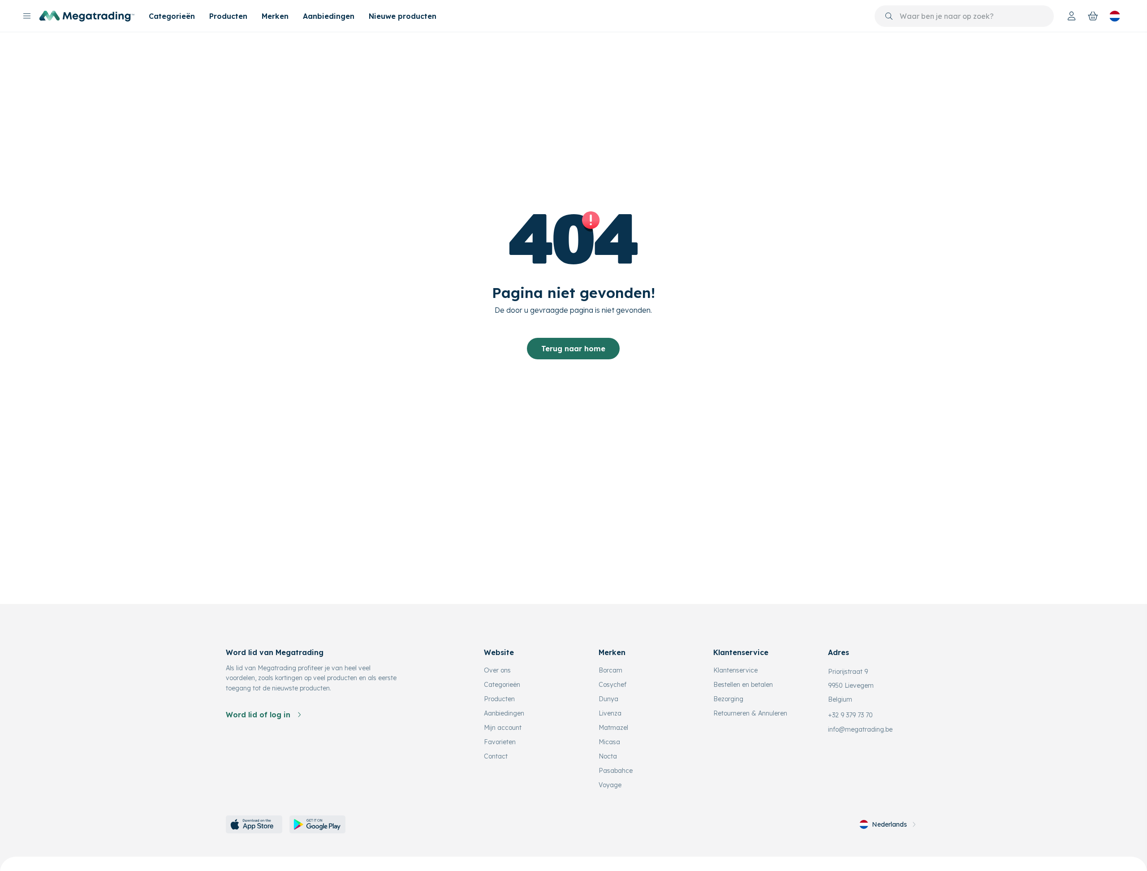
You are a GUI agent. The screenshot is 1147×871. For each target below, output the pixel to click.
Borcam (610, 670)
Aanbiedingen (328, 16)
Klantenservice (735, 670)
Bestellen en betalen (743, 685)
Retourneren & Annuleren (750, 713)
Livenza (610, 713)
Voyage (610, 785)
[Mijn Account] (1071, 16)
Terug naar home (573, 348)
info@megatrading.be (860, 729)
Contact (496, 756)
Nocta (608, 756)
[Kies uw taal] (1114, 16)
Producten (228, 16)
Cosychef (612, 685)
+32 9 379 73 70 (850, 715)
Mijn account (503, 728)
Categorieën (172, 16)
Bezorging (728, 699)
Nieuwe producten (402, 16)
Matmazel (613, 728)
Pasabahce (616, 771)
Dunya (608, 699)
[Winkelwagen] (1093, 16)
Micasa (609, 742)
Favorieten (500, 742)
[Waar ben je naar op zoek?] (889, 16)
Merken (275, 16)
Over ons (497, 670)
